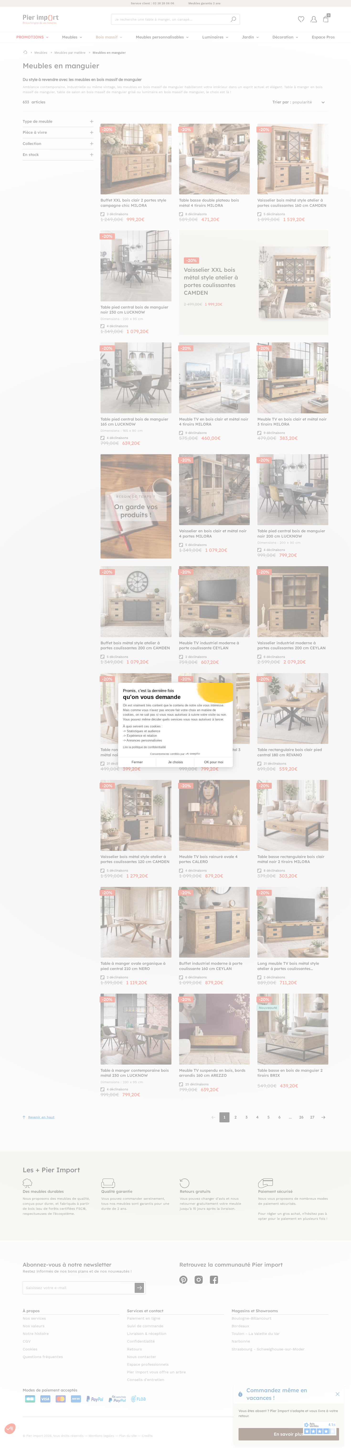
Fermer (137, 762)
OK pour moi (213, 762)
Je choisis (175, 762)
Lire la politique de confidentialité (144, 747)
